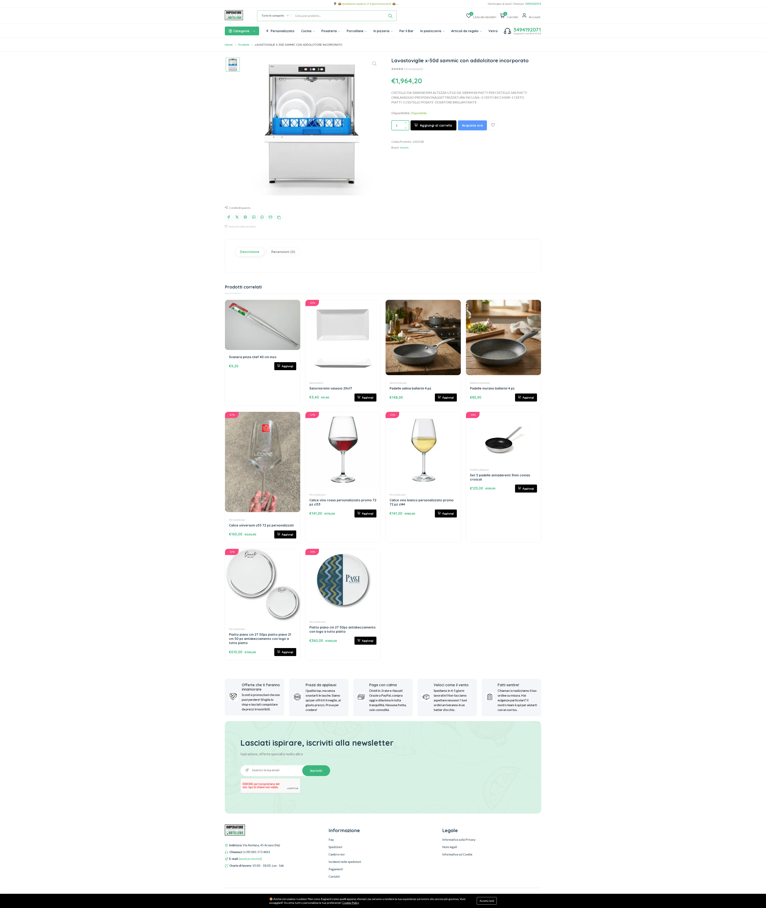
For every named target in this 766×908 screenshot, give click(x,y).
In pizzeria (381, 31)
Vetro (493, 31)
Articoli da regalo (465, 31)
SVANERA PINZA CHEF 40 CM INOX (252, 357)
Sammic (404, 147)
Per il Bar (406, 31)
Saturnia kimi (316, 382)
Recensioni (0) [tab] (283, 252)
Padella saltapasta (479, 469)
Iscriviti (316, 771)
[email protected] (250, 858)
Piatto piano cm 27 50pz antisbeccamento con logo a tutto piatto (342, 629)
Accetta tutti (487, 900)
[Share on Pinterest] (245, 217)
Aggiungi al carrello (436, 125)
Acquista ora (472, 125)
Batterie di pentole (480, 382)
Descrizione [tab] (249, 252)
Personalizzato (282, 31)
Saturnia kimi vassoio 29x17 (330, 388)
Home (229, 45)
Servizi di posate (398, 382)
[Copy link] (279, 217)
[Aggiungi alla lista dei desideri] (493, 125)
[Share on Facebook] (229, 217)
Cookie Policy (350, 902)
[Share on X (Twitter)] (237, 217)
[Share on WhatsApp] (262, 217)
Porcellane (355, 31)
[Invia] (390, 16)
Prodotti (243, 45)
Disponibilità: (400, 113)
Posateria (329, 31)
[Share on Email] (270, 217)
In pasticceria (431, 31)
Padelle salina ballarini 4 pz (410, 388)
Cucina (306, 31)
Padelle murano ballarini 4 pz (492, 388)
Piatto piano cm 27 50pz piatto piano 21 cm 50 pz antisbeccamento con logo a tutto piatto (260, 638)
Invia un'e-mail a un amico (242, 226)
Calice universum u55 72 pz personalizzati (261, 525)
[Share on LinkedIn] (254, 217)
